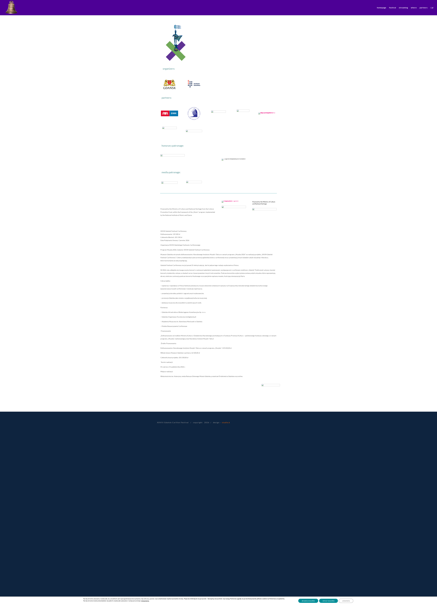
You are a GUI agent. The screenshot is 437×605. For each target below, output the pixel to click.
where (414, 8)
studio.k (226, 422)
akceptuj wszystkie (308, 601)
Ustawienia (145, 601)
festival (392, 8)
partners (424, 8)
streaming (403, 8)
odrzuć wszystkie (328, 601)
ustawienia (346, 601)
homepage (381, 8)
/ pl (431, 8)
